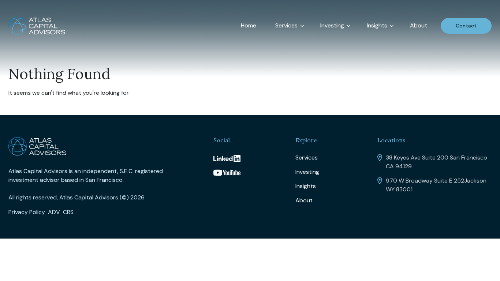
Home (248, 25)
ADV (54, 212)
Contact (466, 25)
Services (286, 25)
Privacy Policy (26, 212)
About (418, 25)
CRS (68, 212)
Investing (332, 25)
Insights (377, 25)
